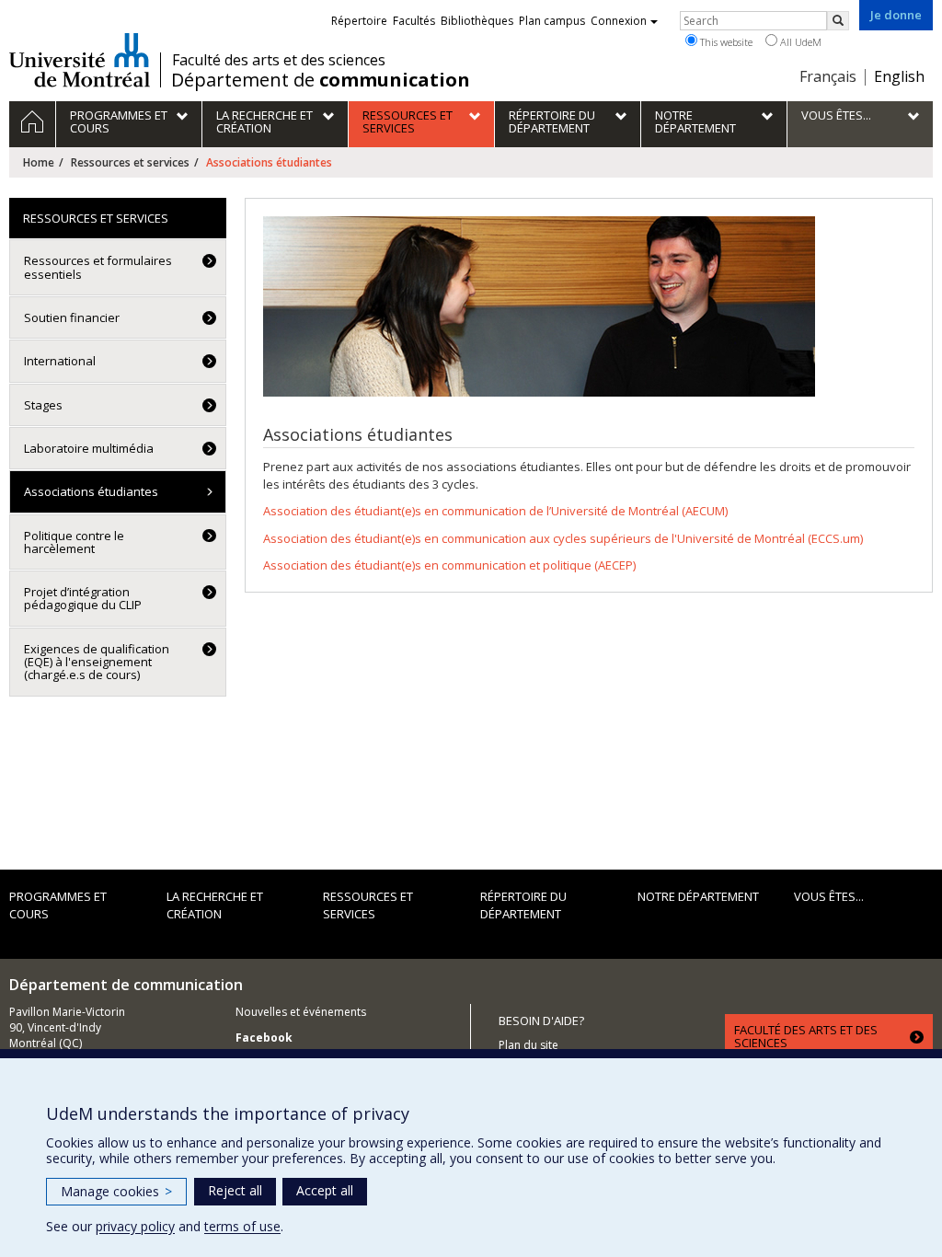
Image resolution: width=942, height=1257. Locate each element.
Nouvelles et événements (301, 1012)
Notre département (698, 896)
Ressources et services (130, 162)
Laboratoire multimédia (89, 448)
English (899, 76)
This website (724, 42)
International (60, 360)
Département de (320, 80)
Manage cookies (116, 1191)
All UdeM (799, 42)
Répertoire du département (523, 905)
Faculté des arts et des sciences (278, 59)
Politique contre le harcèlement (74, 542)
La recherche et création (215, 905)
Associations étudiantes (91, 491)
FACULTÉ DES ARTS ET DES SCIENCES (806, 1036)
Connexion (619, 21)
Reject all (235, 1190)
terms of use (242, 1226)
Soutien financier (72, 317)
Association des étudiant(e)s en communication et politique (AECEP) (449, 565)
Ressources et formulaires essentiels (98, 267)
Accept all (324, 1190)
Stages (43, 405)
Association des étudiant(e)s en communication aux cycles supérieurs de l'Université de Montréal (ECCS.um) (563, 538)
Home (38, 162)
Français (827, 76)
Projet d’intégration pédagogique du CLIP (83, 598)
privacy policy (135, 1226)
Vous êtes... (829, 896)
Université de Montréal (79, 59)
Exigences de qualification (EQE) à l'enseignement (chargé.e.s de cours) (96, 662)
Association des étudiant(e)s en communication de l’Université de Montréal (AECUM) (495, 510)
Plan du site (528, 1045)
